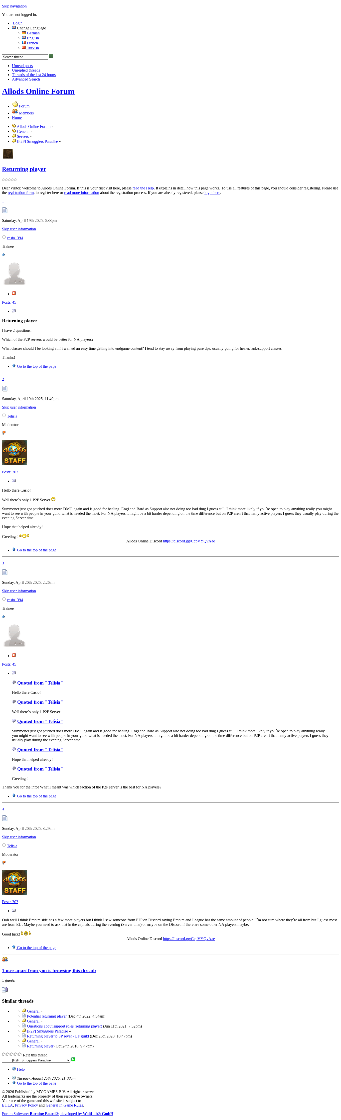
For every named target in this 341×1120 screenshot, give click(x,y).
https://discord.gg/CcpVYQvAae (189, 541)
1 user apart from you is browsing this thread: (49, 970)
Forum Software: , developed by (57, 1114)
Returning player (24, 169)
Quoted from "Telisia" (40, 683)
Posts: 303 (10, 472)
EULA (7, 1105)
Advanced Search (26, 79)
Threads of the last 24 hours (34, 75)
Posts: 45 (9, 302)
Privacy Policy (26, 1105)
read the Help (143, 188)
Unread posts (22, 66)
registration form (21, 192)
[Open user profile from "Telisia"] (14, 463)
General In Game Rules (64, 1105)
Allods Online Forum (38, 91)
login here (212, 192)
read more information (81, 192)
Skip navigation (14, 6)
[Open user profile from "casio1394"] (14, 285)
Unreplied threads (26, 70)
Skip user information (19, 229)
